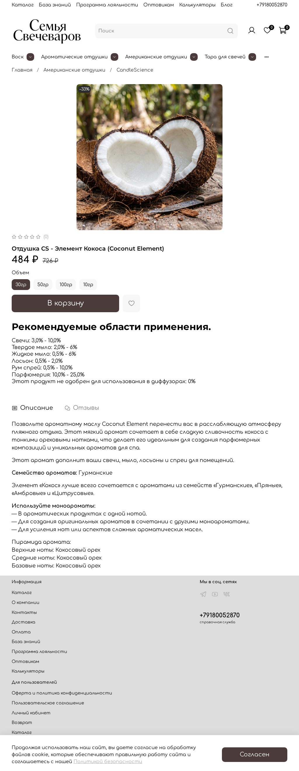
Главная (22, 70)
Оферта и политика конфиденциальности (62, 693)
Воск (18, 57)
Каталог (23, 5)
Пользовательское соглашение (48, 703)
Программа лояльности (107, 5)
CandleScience (135, 70)
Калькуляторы (197, 5)
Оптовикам (158, 5)
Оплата (21, 632)
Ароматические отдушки (74, 57)
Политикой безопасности (108, 761)
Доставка (23, 622)
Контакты (24, 612)
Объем (20, 272)
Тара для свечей (225, 57)
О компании (25, 602)
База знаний (55, 5)
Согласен (255, 754)
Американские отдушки (156, 57)
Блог (226, 5)
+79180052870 (272, 5)
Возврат (22, 722)
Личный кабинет (31, 713)
